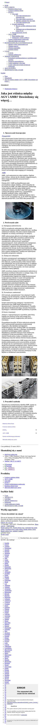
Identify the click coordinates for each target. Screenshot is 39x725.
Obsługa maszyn (13, 46)
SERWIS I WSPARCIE (12, 56)
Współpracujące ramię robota (14, 529)
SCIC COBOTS (9, 7)
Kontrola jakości (13, 49)
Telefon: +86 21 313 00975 (13, 461)
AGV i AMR (12, 34)
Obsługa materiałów (14, 48)
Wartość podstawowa (14, 54)
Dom (6, 76)
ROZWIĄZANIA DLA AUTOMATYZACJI (18, 43)
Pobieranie (11, 66)
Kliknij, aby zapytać (7, 522)
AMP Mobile (10, 526)
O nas (6, 495)
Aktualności (8, 78)
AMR (4, 173)
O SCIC (10, 53)
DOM (6, 5)
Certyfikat (8, 499)
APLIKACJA (9, 497)
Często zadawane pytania (12, 504)
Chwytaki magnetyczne (23, 22)
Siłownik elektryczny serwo (16, 41)
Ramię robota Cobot (29, 529)
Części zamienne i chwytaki (16, 63)
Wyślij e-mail (5, 534)
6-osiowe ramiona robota (15, 10)
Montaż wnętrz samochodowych (18, 44)
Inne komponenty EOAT (19, 32)
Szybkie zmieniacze (18, 24)
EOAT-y (10, 12)
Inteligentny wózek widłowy (20, 37)
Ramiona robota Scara (15, 9)
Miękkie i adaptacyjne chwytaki (25, 21)
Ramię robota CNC (6, 528)
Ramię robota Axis (18, 528)
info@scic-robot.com (11, 454)
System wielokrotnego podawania (18, 39)
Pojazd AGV (6, 136)
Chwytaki (15, 14)
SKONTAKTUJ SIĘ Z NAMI (14, 70)
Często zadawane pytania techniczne (19, 65)
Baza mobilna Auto (18, 36)
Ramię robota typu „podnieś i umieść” (12, 531)
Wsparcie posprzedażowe (16, 61)
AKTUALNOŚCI (10, 68)
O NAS (7, 51)
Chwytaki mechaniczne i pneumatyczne (23, 16)
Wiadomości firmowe (11, 89)
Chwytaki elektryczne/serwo (24, 19)
